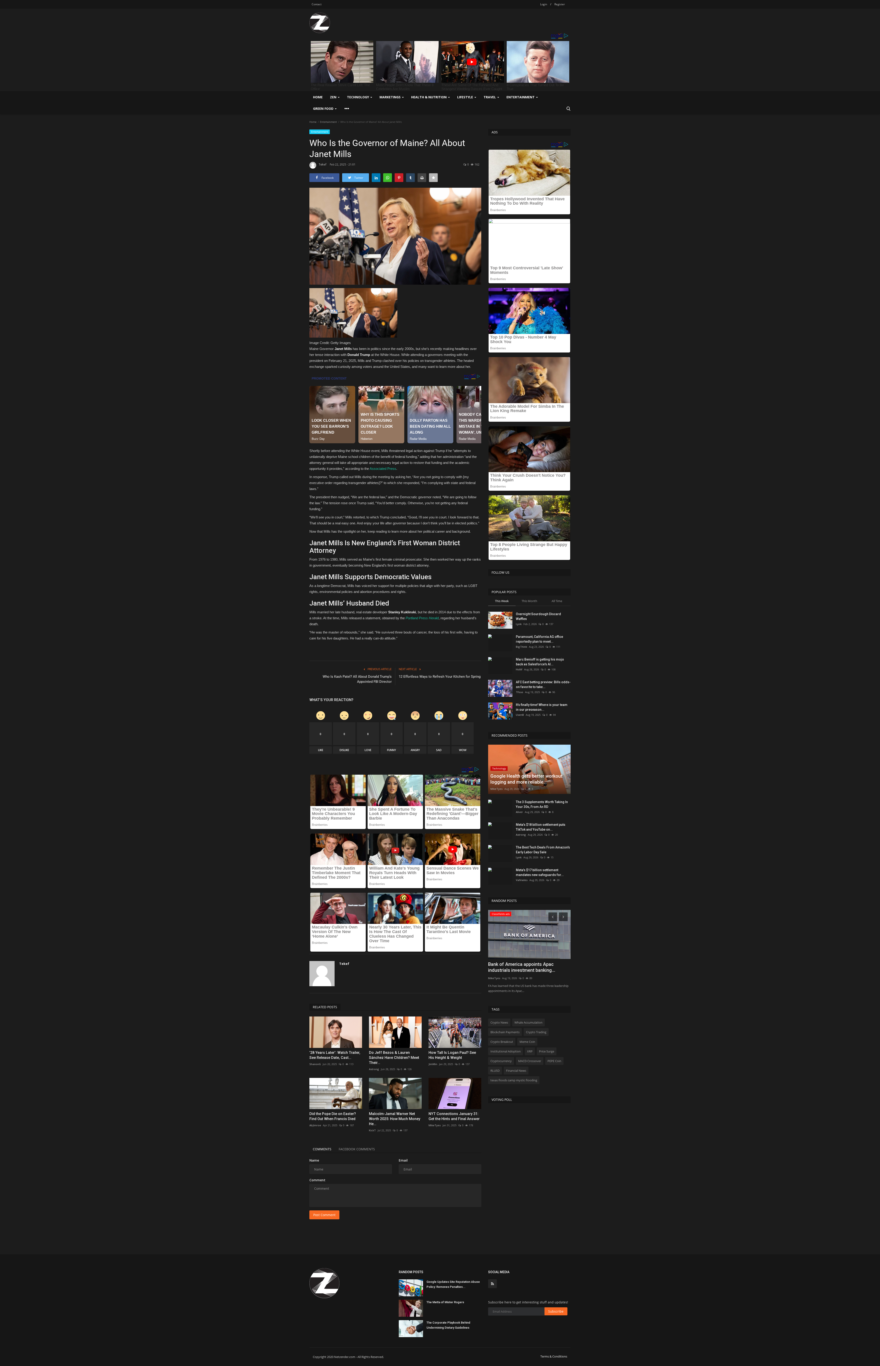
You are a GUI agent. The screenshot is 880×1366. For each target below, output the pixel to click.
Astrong (374, 1069)
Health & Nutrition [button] (429, 97)
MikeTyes (435, 1125)
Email (403, 1160)
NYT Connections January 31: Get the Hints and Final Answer (454, 1116)
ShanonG (315, 1064)
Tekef (322, 164)
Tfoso (519, 692)
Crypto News (499, 1022)
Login (543, 4)
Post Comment (324, 1215)
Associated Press (383, 469)
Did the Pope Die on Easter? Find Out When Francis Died (332, 1116)
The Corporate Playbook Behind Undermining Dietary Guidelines (448, 1325)
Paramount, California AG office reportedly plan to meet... (539, 639)
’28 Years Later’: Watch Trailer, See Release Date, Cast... (334, 1055)
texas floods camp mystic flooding (513, 1080)
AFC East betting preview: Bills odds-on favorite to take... (543, 684)
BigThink (521, 646)
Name (314, 1160)
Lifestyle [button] (465, 97)
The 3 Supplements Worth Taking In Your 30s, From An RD (542, 804)
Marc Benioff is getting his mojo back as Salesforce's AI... (540, 662)
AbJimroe (315, 1125)
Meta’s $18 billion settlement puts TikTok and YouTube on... (540, 827)
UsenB (520, 714)
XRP (530, 1051)
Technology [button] (358, 97)
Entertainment (328, 122)
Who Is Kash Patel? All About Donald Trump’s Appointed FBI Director (357, 679)
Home (318, 97)
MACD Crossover (529, 1061)
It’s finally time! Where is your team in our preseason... (541, 707)
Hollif (519, 669)
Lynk (519, 624)
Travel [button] (490, 97)
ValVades (522, 880)
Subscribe (556, 1311)
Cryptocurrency (501, 1061)
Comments (322, 1149)
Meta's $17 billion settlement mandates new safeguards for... (540, 872)
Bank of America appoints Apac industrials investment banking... (521, 967)
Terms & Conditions (553, 1356)
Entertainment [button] (521, 97)
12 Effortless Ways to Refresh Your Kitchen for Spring (440, 677)
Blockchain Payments (505, 1032)
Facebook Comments (357, 1149)
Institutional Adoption (505, 1051)
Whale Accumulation (528, 1022)
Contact (317, 4)
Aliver (519, 812)
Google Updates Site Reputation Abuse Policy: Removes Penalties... (453, 1284)
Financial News (516, 1071)
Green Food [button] (323, 108)
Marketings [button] (391, 97)
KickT (372, 1130)
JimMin (433, 1064)
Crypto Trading (536, 1032)
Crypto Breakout (501, 1042)
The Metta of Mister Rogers (445, 1302)
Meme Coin (527, 1042)
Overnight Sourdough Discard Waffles (538, 616)
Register (559, 4)
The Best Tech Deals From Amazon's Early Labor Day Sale (543, 849)
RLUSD (495, 1071)
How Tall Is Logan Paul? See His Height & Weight (452, 1055)
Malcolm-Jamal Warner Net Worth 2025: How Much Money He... (394, 1119)
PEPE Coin (554, 1061)
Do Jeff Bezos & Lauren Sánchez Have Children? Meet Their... (394, 1057)
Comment (317, 1180)
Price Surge (546, 1051)
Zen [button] (333, 97)
